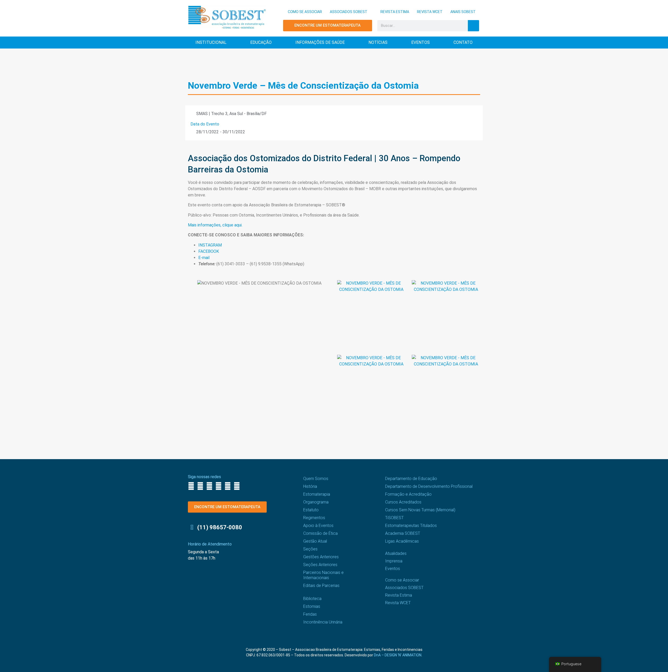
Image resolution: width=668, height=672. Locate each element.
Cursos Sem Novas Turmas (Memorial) (420, 509)
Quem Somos (315, 478)
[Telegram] (237, 486)
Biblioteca (312, 598)
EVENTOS (420, 42)
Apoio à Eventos (318, 525)
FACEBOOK (208, 251)
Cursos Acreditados (403, 502)
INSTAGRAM (210, 245)
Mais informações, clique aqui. (215, 225)
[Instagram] (200, 486)
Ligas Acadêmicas (402, 541)
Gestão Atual (315, 541)
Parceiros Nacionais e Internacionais (323, 575)
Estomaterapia (316, 494)
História (310, 486)
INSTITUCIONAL (210, 42)
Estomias (311, 606)
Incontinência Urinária (322, 622)
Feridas (310, 614)
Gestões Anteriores (321, 556)
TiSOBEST (394, 517)
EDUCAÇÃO (261, 42)
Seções (310, 549)
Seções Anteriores (320, 564)
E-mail (204, 257)
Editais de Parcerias (321, 585)
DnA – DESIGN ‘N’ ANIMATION (397, 655)
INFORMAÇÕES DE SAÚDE (320, 42)
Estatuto (311, 509)
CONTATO (463, 42)
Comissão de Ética (320, 533)
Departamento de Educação (411, 478)
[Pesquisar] (473, 25)
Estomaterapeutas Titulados (411, 525)
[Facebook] (191, 486)
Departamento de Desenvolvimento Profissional (429, 486)
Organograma (316, 502)
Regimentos (314, 517)
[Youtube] (218, 486)
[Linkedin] (227, 486)
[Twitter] (209, 486)
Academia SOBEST (402, 533)
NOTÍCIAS (377, 42)
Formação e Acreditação (408, 494)
